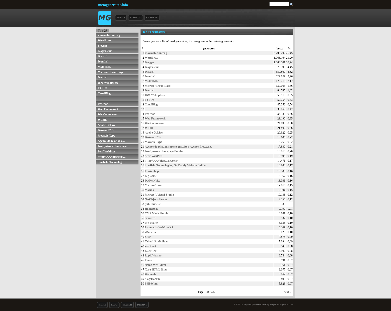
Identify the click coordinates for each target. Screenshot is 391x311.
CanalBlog (104, 93)
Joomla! (103, 61)
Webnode (150, 274)
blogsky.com (152, 278)
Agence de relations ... (111, 140)
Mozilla (149, 190)
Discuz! (102, 56)
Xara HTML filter (156, 269)
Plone (148, 260)
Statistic (135, 17)
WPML (102, 119)
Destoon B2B (105, 130)
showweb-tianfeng (109, 35)
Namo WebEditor (155, 264)
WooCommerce (107, 114)
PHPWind (151, 283)
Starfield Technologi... (111, 162)
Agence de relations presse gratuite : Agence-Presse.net (178, 146)
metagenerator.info (113, 5)
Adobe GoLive (106, 125)
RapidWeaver (153, 255)
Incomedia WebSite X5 (159, 227)
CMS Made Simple (156, 213)
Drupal (102, 77)
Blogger (102, 45)
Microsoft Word (154, 185)
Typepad (103, 103)
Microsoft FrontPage (110, 72)
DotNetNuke (152, 180)
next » (287, 291)
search (127, 304)
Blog (114, 304)
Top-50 (121, 17)
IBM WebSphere (108, 82)
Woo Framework (108, 109)
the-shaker (151, 222)
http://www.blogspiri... (112, 156)
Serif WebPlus (106, 151)
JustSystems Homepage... (113, 146)
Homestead (151, 208)
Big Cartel (151, 175)
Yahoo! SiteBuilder (156, 241)
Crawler (152, 17)
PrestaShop (152, 171)
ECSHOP (151, 250)
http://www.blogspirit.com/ (161, 160)
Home (102, 304)
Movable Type (106, 135)
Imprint (142, 304)
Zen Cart (150, 246)
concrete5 (150, 218)
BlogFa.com (105, 51)
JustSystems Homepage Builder (164, 151)
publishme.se (153, 204)
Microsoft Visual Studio (159, 194)
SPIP (148, 236)
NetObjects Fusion (156, 199)
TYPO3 (102, 88)
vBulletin (150, 232)
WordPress (104, 40)
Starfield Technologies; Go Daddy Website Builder (176, 165)
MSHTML (104, 66)
